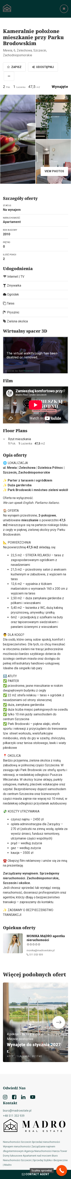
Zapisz (15, 67)
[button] (9, 76)
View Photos (54, 171)
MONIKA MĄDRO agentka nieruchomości (46, 938)
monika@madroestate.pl (41, 950)
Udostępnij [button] (44, 67)
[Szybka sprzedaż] (61, 1170)
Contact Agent (37, 1174)
